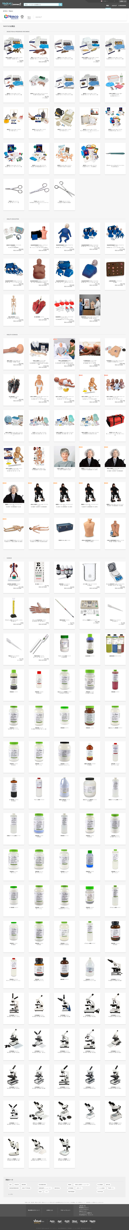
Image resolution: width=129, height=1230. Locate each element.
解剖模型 (24, 1184)
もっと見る (10, 1194)
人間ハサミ (79, 1188)
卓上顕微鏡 (100, 1184)
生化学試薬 (100, 1191)
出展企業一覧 (82, 1206)
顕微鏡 (69, 1184)
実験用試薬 (57, 1188)
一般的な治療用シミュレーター (81, 1184)
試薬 (10, 1184)
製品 (107, 5)
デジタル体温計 (101, 1188)
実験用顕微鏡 (71, 1191)
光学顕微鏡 (70, 1188)
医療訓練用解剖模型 (14, 1188)
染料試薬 (108, 1184)
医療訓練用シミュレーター (45, 1188)
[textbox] (41, 4)
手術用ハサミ (111, 1188)
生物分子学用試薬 (26, 1188)
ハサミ (46, 1191)
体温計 (40, 1191)
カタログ (114, 5)
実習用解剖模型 (42, 1184)
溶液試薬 (16, 1184)
